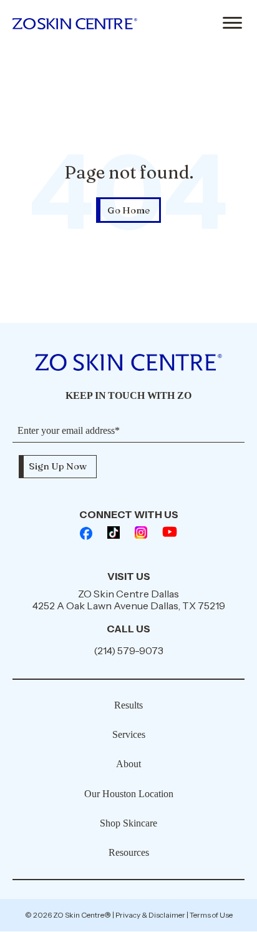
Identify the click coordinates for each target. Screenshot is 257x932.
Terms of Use (211, 915)
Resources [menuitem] (129, 852)
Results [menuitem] (128, 705)
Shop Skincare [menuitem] (128, 823)
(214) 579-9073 (128, 650)
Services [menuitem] (128, 734)
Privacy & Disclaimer (150, 915)
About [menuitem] (128, 763)
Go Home (128, 210)
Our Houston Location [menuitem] (128, 793)
